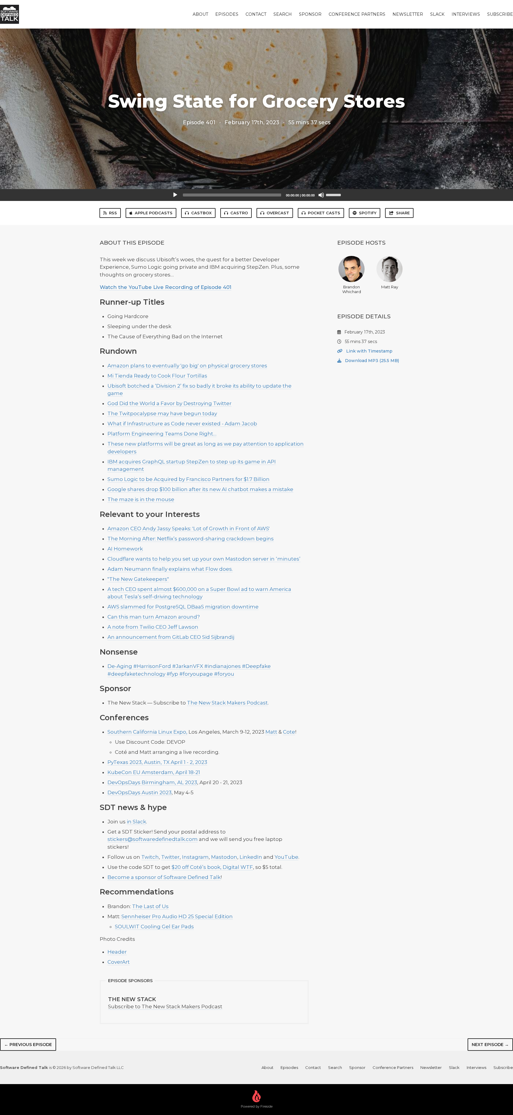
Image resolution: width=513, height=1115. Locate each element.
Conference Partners (357, 14)
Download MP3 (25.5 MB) (371, 360)
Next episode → (490, 1044)
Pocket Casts (324, 212)
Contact (256, 14)
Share (403, 212)
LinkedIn (251, 857)
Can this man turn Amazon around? (153, 617)
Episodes (226, 14)
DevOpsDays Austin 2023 (139, 792)
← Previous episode (28, 1044)
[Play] (175, 195)
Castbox (201, 212)
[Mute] (321, 195)
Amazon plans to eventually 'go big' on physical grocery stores (187, 366)
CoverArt (118, 962)
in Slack (136, 822)
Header (117, 952)
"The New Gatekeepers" (138, 579)
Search (282, 14)
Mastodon (224, 857)
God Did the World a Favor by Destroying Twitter (169, 403)
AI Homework (125, 549)
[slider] (334, 194)
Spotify (367, 212)
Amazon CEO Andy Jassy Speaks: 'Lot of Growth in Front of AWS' (188, 528)
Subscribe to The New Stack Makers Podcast (165, 1002)
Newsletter (407, 14)
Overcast (278, 212)
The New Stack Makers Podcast (227, 703)
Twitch (150, 857)
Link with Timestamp (368, 351)
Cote (289, 732)
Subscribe (500, 14)
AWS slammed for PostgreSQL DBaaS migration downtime (183, 607)
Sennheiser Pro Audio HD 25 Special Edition (177, 916)
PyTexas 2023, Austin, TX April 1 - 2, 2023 (157, 762)
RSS (113, 212)
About (200, 14)
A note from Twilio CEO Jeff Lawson (152, 627)
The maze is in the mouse (140, 499)
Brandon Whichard (351, 289)
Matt (271, 732)
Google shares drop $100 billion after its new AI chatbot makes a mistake (200, 489)
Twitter (170, 857)
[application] (256, 195)
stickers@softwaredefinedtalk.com (152, 839)
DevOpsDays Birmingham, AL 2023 (152, 782)
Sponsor (310, 14)
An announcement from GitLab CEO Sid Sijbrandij (170, 637)
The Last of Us (150, 906)
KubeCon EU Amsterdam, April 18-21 (153, 772)
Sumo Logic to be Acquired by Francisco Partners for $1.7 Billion (188, 479)
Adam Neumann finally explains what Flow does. (170, 569)
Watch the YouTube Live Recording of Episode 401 (165, 287)
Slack (437, 14)
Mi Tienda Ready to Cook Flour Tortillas (157, 376)
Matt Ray (389, 286)
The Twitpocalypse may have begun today (162, 413)
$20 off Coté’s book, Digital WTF (212, 867)
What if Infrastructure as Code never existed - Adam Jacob (182, 424)
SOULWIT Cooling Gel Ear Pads (154, 927)
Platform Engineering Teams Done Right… (161, 434)
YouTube (286, 857)
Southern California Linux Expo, (147, 732)
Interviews (466, 14)
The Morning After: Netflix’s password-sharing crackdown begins (190, 539)
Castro (239, 212)
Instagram (195, 857)
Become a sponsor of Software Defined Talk (164, 877)
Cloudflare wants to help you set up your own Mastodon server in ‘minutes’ (203, 559)
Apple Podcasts (153, 212)
